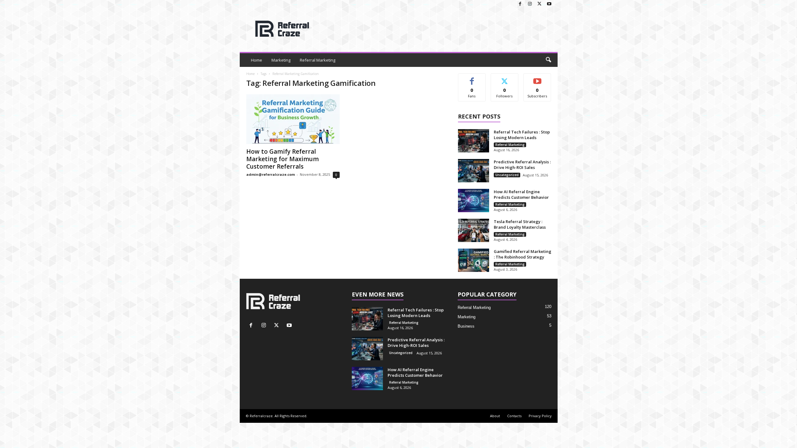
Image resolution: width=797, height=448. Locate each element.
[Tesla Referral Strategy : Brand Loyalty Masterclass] (473, 230)
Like (471, 78)
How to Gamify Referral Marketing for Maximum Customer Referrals (282, 158)
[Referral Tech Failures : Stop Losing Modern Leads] (473, 140)
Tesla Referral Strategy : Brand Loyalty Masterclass (520, 224)
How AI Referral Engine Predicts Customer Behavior (521, 194)
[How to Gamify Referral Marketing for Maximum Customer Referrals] (293, 119)
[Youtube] (549, 4)
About (495, 415)
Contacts (514, 415)
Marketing (280, 60)
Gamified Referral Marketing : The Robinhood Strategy (522, 254)
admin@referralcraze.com (270, 174)
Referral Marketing (317, 60)
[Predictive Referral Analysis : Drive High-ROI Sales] (473, 170)
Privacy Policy (540, 415)
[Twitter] (539, 4)
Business (466, 326)
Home (256, 60)
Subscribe (537, 78)
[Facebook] (520, 4)
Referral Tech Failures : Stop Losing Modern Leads (522, 134)
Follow (504, 78)
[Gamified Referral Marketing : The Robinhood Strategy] (473, 260)
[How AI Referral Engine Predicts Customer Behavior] (473, 200)
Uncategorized (507, 175)
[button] (548, 60)
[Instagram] (530, 4)
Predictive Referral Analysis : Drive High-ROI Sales (522, 164)
